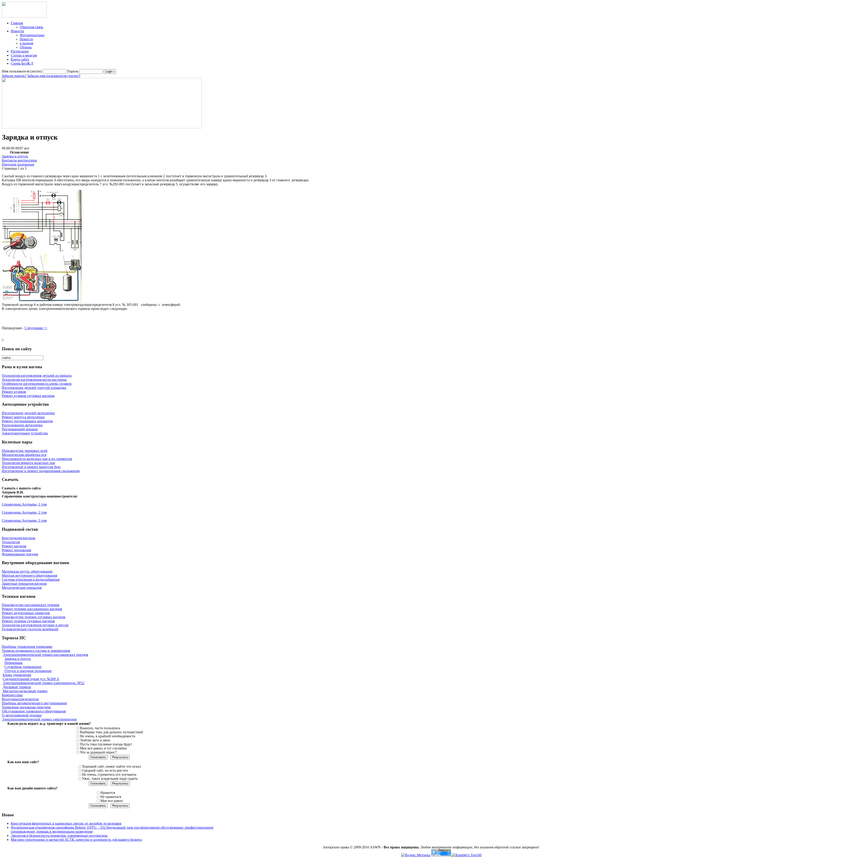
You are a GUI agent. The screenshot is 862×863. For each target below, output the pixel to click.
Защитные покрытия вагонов (24, 583)
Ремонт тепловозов (16, 550)
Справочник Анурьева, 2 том (24, 512)
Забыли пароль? (14, 76)
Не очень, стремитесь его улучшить (109, 774)
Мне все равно (111, 801)
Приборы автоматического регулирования (34, 703)
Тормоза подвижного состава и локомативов (36, 651)
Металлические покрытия (22, 587)
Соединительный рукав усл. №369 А (31, 679)
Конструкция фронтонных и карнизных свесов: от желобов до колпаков (66, 823)
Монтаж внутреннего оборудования (29, 575)
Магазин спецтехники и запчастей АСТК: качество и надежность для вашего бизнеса (76, 839)
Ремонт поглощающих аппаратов (27, 421)
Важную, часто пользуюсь (100, 728)
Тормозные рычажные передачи (26, 707)
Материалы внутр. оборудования (27, 571)
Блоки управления (17, 675)
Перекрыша (13, 663)
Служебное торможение (23, 667)
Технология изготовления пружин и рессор (35, 625)
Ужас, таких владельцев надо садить (110, 778)
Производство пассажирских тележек (30, 605)
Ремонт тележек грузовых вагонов (28, 621)
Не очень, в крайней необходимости (107, 736)
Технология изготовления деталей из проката (37, 375)
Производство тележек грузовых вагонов (33, 617)
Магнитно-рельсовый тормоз (25, 691)
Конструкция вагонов (18, 538)
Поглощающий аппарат (20, 429)
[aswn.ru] (24, 16)
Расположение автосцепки (22, 425)
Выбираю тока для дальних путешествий (111, 732)
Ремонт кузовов (14, 392)
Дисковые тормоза (17, 687)
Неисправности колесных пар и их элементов (37, 459)
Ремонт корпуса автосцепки (23, 417)
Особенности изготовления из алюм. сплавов (37, 384)
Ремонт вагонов (14, 546)
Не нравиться (110, 797)
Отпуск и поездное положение (28, 671)
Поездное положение (18, 164)
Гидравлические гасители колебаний (30, 629)
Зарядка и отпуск (15, 156)
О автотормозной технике (22, 715)
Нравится (107, 793)
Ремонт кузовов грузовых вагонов (28, 396)
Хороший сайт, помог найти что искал (111, 766)
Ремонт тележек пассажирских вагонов (32, 609)
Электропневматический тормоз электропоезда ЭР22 (43, 683)
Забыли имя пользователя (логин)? (53, 76)
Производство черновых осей (24, 451)
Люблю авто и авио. (95, 740)
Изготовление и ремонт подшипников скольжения (40, 471)
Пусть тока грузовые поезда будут (106, 744)
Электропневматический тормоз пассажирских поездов (45, 655)
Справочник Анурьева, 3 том (24, 520)
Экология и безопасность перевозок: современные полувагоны (59, 835)
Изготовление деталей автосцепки (28, 413)
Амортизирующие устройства (25, 433)
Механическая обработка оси (24, 455)
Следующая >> (35, 328)
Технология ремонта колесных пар (28, 463)
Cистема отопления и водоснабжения (30, 579)
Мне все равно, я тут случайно (103, 748)
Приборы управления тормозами (27, 646)
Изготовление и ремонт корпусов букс (31, 467)
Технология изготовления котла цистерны (34, 379)
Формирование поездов (20, 554)
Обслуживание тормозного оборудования (34, 711)
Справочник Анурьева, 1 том (24, 504)
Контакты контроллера (19, 160)
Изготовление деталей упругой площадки (34, 388)
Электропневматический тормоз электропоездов (39, 719)
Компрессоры (12, 695)
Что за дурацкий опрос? (98, 752)
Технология (11, 542)
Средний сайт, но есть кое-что (105, 770)
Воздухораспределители (20, 699)
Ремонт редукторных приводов (26, 613)
